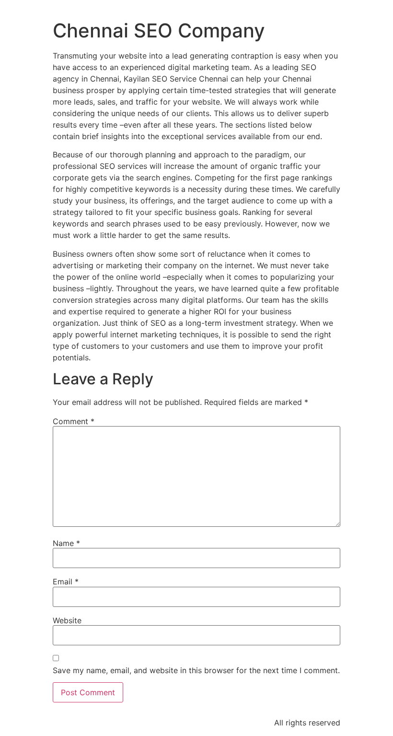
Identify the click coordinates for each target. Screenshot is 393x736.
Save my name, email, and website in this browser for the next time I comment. (196, 670)
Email (66, 581)
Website (67, 620)
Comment (73, 421)
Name (66, 543)
